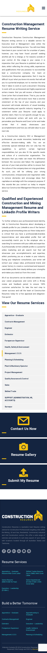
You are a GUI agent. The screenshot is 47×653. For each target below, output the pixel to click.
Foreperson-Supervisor (14, 341)
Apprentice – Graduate (14, 315)
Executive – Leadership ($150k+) (10, 589)
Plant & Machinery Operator (16, 366)
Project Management (13, 372)
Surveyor (8, 407)
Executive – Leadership (34, 624)
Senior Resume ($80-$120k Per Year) (9, 581)
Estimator (9, 334)
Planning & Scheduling (14, 360)
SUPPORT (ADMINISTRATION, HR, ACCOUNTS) (19, 399)
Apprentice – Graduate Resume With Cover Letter (11, 572)
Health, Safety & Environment (17, 347)
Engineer (8, 328)
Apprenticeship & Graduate (32, 614)
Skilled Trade (10, 391)
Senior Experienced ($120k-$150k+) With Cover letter (33, 582)
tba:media (36, 649)
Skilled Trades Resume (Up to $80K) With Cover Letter (34, 573)
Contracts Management (15, 322)
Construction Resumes (29, 647)
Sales (7, 385)
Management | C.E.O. (13, 353)
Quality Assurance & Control (16, 379)
